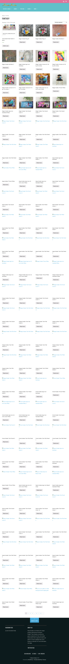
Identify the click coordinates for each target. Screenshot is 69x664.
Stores (34, 654)
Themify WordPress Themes (40, 659)
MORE (35, 9)
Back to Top (34, 620)
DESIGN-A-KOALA (6, 9)
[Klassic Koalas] (9, 5)
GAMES (15, 9)
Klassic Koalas (34, 657)
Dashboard (27, 654)
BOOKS (29, 9)
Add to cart (5, 45)
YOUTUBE (22, 9)
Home (3, 15)
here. (31, 643)
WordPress (30, 659)
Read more (22, 42)
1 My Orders (41, 654)
